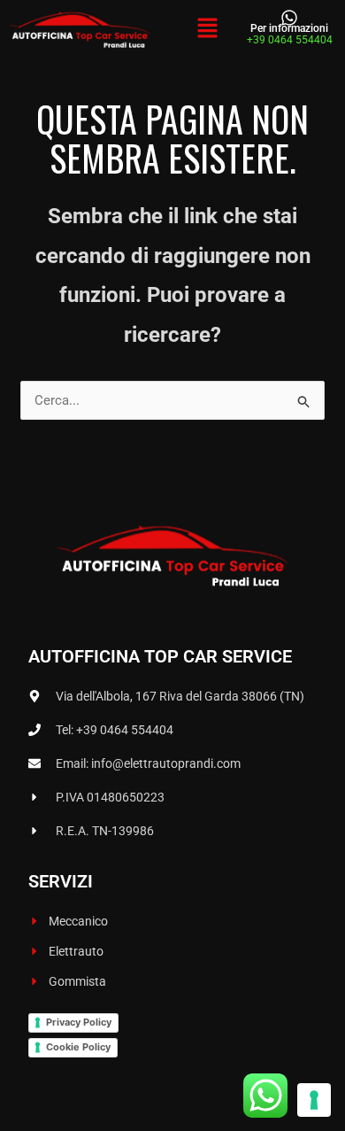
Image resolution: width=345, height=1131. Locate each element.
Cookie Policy (78, 1047)
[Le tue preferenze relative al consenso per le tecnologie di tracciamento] (314, 1100)
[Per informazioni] (289, 18)
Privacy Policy (78, 1022)
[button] (207, 29)
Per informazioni (289, 28)
